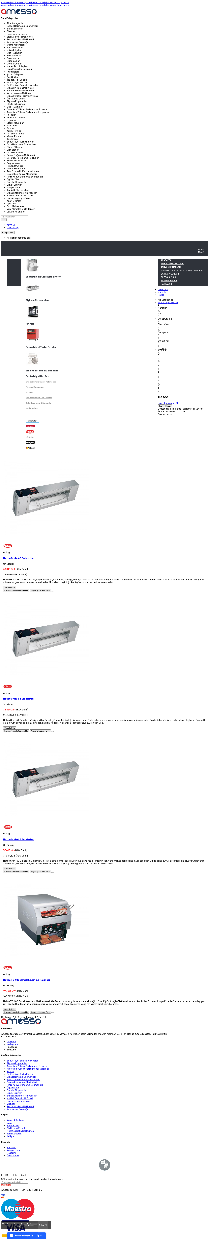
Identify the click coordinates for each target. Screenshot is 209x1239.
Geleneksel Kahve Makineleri (22, 1082)
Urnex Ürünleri (14, 1093)
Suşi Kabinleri (32, 408)
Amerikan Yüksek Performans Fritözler (27, 1066)
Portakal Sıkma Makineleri (20, 1106)
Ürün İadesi (13, 1155)
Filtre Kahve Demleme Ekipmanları (25, 1085)
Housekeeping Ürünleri (19, 1101)
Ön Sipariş (163, 332)
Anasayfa (163, 289)
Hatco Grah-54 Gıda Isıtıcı (18, 698)
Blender (11, 1103)
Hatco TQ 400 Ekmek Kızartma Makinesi (26, 980)
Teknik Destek (14, 1133)
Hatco (161, 295)
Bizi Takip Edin (8, 1036)
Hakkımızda (13, 1125)
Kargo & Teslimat (16, 1120)
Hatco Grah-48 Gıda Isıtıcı (18, 558)
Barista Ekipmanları (17, 1090)
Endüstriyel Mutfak (37, 376)
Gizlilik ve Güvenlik (17, 1128)
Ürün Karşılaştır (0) (168, 403)
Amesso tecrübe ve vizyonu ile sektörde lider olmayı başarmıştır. (35, 2)
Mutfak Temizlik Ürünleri (20, 1098)
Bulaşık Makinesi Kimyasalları (22, 1095)
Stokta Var (163, 324)
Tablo (161, 406)
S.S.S (9, 1123)
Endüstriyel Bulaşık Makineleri (44, 276)
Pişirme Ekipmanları (37, 300)
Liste (168, 406)
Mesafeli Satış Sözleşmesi (20, 1131)
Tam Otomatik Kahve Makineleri (23, 1079)
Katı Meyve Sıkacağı (17, 1109)
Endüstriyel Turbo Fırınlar (41, 347)
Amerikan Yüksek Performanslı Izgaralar (28, 1068)
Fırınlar (30, 323)
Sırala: (161, 411)
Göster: (161, 414)
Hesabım (11, 1153)
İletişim (11, 1136)
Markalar (162, 292)
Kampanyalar (14, 1150)
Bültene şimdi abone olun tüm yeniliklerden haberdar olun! (32, 1179)
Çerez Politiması (29, 1224)
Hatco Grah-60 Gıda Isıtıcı (18, 839)
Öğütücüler (13, 1087)
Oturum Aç (12, 227)
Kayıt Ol (11, 225)
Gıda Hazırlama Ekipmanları (42, 370)
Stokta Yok (163, 340)
